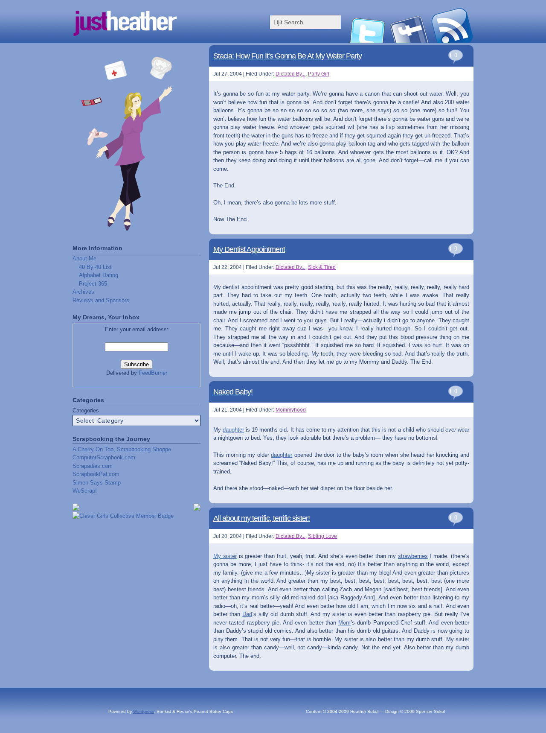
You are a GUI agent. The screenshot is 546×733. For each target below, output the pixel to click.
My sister (225, 556)
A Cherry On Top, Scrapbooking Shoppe (122, 449)
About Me (84, 258)
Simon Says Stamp (97, 482)
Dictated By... (290, 74)
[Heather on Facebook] (409, 41)
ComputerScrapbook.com (104, 457)
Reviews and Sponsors (101, 300)
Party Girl (318, 74)
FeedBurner (153, 373)
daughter (233, 429)
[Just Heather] (158, 41)
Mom (344, 622)
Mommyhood (291, 410)
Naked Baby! (233, 392)
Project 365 (93, 283)
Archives (83, 292)
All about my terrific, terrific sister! (261, 518)
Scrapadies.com (93, 466)
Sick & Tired (322, 267)
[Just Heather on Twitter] (367, 41)
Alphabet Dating (98, 275)
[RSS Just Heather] (452, 41)
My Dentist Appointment (249, 249)
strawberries (413, 556)
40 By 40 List (95, 267)
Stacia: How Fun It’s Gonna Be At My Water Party (287, 56)
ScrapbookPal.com (96, 474)
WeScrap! (85, 491)
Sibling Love (322, 536)
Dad (247, 614)
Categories (86, 410)
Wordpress (143, 711)
